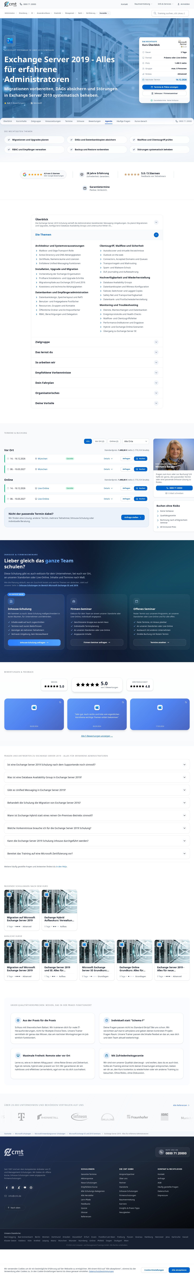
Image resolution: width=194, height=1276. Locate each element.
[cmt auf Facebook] (6, 1187)
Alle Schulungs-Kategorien (93, 1191)
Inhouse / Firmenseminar (166, 93)
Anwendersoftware (43, 13)
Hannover (159, 1237)
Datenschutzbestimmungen (101, 1271)
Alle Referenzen (180, 1105)
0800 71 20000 (176, 488)
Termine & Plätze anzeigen (166, 87)
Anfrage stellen (131, 517)
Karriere (123, 1204)
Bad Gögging (10, 1237)
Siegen (109, 1240)
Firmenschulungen (127, 1195)
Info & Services (164, 4)
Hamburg (149, 1237)
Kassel (185, 1237)
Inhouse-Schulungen (128, 1191)
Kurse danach (141, 121)
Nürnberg (83, 1240)
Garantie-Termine (88, 1174)
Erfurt (86, 1237)
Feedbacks (85, 1204)
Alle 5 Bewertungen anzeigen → (97, 736)
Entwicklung (23, 13)
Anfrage (161, 1178)
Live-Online (43, 488)
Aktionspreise (87, 1178)
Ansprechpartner (126, 1174)
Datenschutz (163, 1191)
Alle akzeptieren (179, 1270)
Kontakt (124, 4)
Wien (126, 1240)
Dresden (66, 1237)
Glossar (84, 1212)
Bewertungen (95, 121)
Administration (10, 13)
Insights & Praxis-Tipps (129, 1208)
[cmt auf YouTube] (24, 1187)
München (42, 458)
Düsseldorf (77, 1237)
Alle (88, 441)
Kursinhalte (21, 121)
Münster (72, 1240)
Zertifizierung (90, 13)
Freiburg (121, 1237)
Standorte (123, 1187)
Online (92, 1240)
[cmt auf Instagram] (31, 1187)
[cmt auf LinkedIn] (12, 1187)
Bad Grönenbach (25, 1237)
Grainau (138, 1237)
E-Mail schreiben (176, 493)
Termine (68, 121)
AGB (159, 1182)
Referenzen (86, 1216)
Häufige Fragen (123, 121)
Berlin (37, 1237)
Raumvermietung (142, 4)
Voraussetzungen (53, 121)
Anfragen (126, 458)
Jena (168, 1237)
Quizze (84, 1208)
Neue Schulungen (89, 1182)
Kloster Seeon (10, 1240)
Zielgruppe (36, 121)
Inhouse (80, 121)
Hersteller (103, 13)
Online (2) (114, 441)
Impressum (163, 1195)
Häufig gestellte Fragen (168, 1187)
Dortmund (56, 1237)
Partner (122, 1182)
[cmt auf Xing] (18, 1187)
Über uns (123, 1178)
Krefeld (37, 1240)
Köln (30, 1240)
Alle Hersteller (87, 1195)
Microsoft (38, 103)
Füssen (130, 1237)
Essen (93, 1237)
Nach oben (15, 1207)
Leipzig (45, 1240)
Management (69, 13)
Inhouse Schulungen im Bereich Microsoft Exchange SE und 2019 (48, 585)
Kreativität (57, 13)
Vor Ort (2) (99, 441)
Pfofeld (101, 1240)
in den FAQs (61, 866)
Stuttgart (118, 1240)
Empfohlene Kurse (89, 1187)
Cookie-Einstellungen (154, 1270)
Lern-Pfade (86, 1199)
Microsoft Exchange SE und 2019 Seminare (29, 50)
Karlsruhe (176, 1237)
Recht (80, 13)
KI (32, 13)
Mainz (53, 1240)
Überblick (7, 121)
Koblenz (22, 1240)
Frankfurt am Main (107, 1237)
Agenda (108, 121)
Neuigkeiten (124, 1212)
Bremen (45, 1237)
